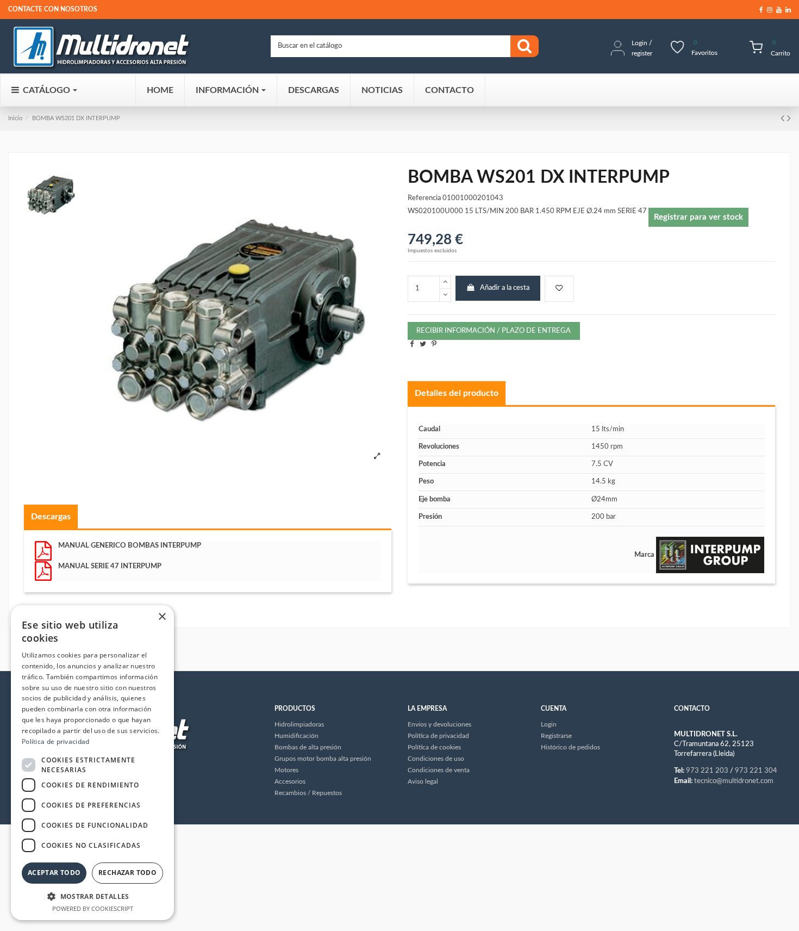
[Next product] (789, 118)
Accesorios (289, 781)
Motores (286, 770)
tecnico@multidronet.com (733, 781)
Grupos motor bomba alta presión (322, 758)
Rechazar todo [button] (127, 872)
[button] (92, 896)
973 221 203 (707, 770)
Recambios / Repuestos (308, 793)
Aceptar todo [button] (54, 872)
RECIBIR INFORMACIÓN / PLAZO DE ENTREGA (493, 330)
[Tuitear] (423, 344)
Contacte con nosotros (52, 9)
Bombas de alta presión (307, 747)
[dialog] (92, 762)
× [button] (162, 617)
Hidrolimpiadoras (299, 724)
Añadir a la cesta (504, 287)
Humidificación (296, 736)
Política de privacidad (56, 741)
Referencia (424, 198)
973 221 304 (756, 770)
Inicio (15, 118)
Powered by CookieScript (92, 908)
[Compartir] (412, 344)
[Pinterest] (434, 344)
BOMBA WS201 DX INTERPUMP (76, 118)
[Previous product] (784, 118)
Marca (644, 554)
